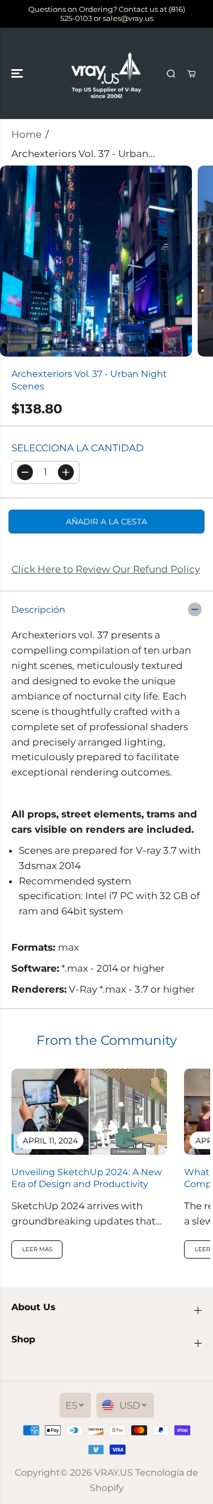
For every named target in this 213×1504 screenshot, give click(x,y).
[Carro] (191, 73)
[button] (18, 73)
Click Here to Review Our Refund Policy (105, 569)
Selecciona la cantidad (77, 448)
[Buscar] (171, 73)
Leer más (37, 1249)
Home (26, 134)
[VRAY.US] (106, 73)
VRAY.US (113, 1472)
